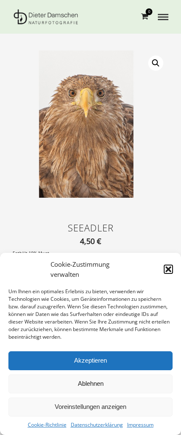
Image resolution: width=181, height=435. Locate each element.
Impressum (140, 424)
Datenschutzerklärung (97, 424)
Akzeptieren (90, 360)
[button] (168, 269)
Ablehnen (91, 383)
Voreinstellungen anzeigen (90, 406)
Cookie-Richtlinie (47, 424)
